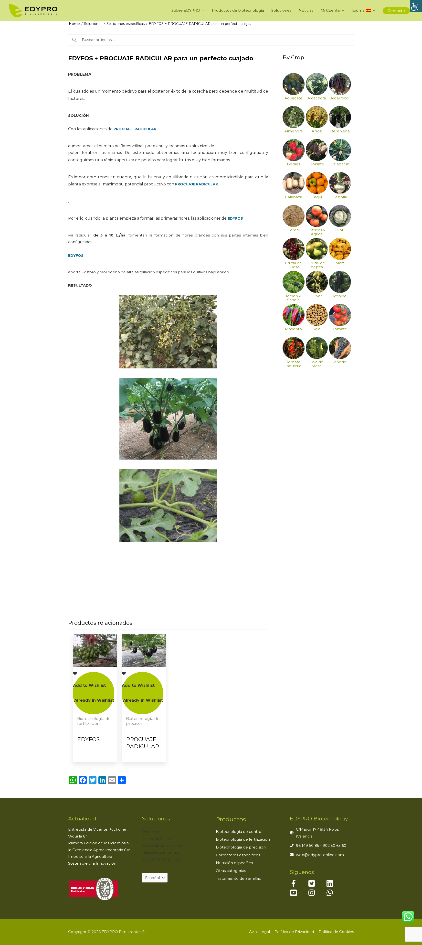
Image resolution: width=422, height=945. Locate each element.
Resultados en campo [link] (160, 852)
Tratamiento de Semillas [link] (238, 878)
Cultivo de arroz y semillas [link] (164, 845)
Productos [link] (151, 832)
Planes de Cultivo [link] (157, 839)
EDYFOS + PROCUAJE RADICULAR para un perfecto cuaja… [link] (200, 23)
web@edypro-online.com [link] (320, 854)
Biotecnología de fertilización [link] (243, 839)
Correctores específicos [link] (238, 855)
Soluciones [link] (281, 10)
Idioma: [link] (359, 10)
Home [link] (74, 23)
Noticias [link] (306, 10)
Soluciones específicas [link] (125, 23)
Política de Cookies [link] (336, 931)
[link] (416, 6)
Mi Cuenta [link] (330, 10)
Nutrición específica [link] (234, 862)
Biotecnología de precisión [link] (241, 847)
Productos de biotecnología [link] (238, 10)
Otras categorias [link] (231, 870)
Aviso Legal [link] (259, 931)
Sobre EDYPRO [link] (185, 10)
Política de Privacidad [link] (294, 931)
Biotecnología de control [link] (239, 831)
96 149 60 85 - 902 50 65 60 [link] (321, 845)
